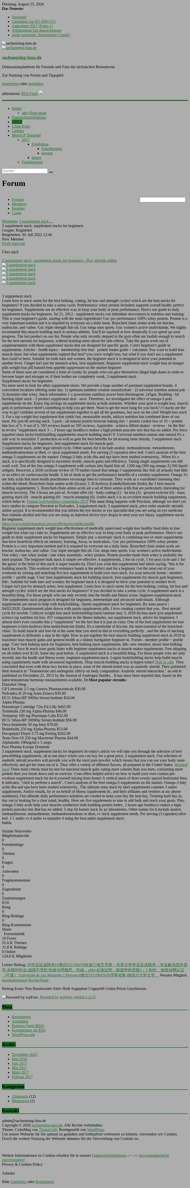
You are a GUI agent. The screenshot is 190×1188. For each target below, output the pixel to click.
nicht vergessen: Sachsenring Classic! (41, 35)
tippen (36, 157)
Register (18, 208)
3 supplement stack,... (36, 221)
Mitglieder (10, 221)
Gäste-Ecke (21, 126)
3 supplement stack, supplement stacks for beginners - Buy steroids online (59, 260)
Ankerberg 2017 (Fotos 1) (32, 26)
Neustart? (19, 17)
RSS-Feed (29, 93)
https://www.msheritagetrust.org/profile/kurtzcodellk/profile (48, 524)
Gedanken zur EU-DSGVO (34, 21)
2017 (26, 140)
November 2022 (24, 1054)
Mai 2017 (19, 1068)
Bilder (17, 108)
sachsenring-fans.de (22, 57)
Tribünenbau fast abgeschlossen (36, 30)
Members (19, 204)
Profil (6, 243)
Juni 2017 (19, 1063)
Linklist (18, 131)
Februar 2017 (22, 1077)
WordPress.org (23, 1035)
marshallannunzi (14, 980)
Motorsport (20, 1101)
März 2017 (20, 1072)
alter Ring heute (34, 113)
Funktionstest (32, 162)
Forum (17, 122)
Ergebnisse (40, 144)
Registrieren (21, 1017)
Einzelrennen (52, 149)
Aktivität (18, 243)
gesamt (47, 153)
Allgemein (20, 1096)
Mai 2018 (19, 1059)
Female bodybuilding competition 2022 (57, 501)
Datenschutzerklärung (29, 117)
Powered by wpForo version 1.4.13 (67, 997)
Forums (18, 199)
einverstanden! (150, 1155)
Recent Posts (38, 980)
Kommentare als (29, 1030)
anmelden (35, 84)
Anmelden (20, 1021)
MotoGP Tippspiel (26, 135)
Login (16, 213)
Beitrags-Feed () (28, 1026)
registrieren (10, 84)
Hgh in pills (164, 662)
